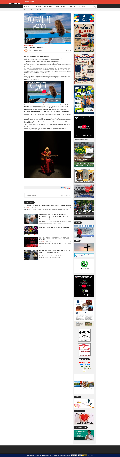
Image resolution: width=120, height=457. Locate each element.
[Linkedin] (67, 188)
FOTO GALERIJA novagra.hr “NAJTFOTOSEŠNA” (54, 227)
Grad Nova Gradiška (48, 6)
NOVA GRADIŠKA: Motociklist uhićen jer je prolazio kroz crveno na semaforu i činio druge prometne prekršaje (54, 216)
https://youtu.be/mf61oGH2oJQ (35, 126)
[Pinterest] (69, 188)
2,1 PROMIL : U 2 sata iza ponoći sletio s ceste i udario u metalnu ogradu (47, 205)
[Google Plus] (65, 188)
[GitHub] (93, 1)
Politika (63, 6)
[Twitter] (95, 1)
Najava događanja (72, 6)
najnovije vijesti (28, 6)
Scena (29, 9)
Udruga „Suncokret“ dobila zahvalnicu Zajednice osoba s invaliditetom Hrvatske (54, 251)
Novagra (40, 50)
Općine (57, 6)
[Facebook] (92, 1)
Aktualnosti (38, 6)
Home (25, 9)
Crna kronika (82, 6)
